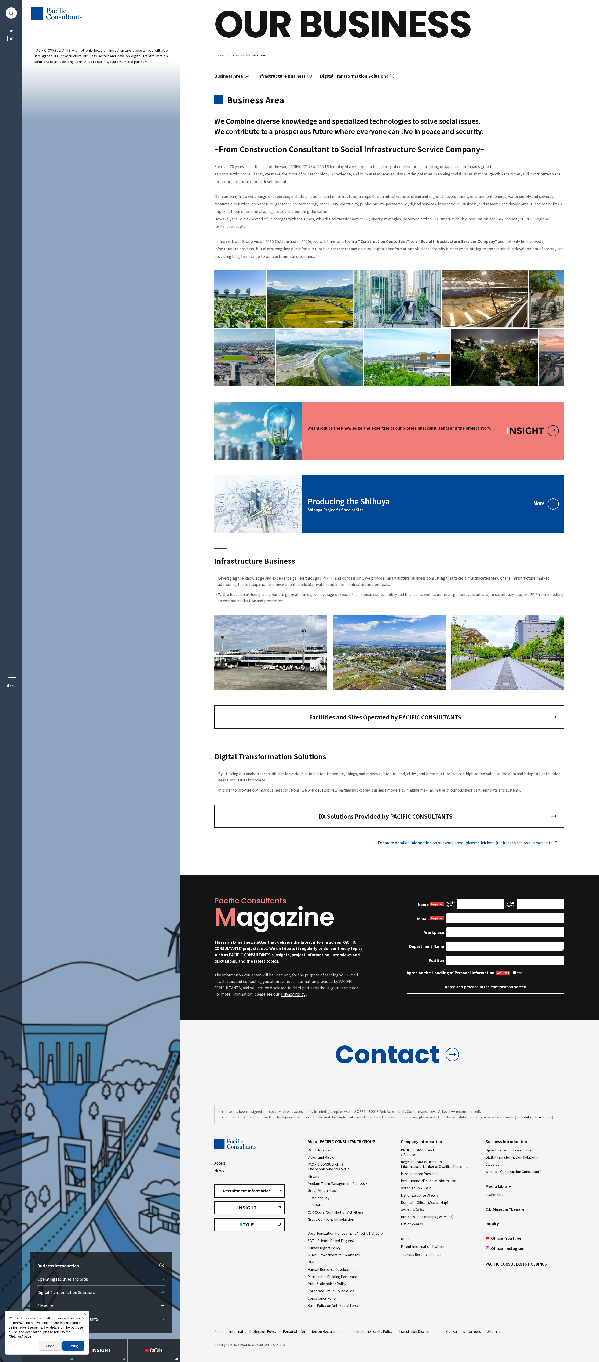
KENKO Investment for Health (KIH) (335, 1254)
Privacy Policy (293, 994)
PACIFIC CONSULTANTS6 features (418, 1152)
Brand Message (320, 1150)
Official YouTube (506, 1238)
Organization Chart (416, 1188)
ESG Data (315, 1205)
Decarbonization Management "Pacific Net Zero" (346, 1233)
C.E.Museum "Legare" (506, 1209)
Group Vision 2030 (322, 1190)
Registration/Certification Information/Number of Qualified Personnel (435, 1164)
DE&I (311, 1262)
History (313, 1176)
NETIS (405, 1238)
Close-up (45, 1305)
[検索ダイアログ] (11, 13)
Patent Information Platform (423, 1246)
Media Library (498, 1186)
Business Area (228, 76)
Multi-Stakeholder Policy (327, 1283)
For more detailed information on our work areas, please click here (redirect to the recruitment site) (466, 842)
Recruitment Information (247, 1191)
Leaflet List (494, 1194)
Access (220, 1163)
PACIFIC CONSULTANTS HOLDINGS (516, 1264)
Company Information (421, 1141)
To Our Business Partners (461, 1331)
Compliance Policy (322, 1298)
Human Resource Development (332, 1269)
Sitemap (494, 1331)
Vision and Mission (322, 1157)
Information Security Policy (370, 1331)
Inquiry (492, 1223)
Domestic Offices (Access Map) (424, 1202)
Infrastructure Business (281, 76)
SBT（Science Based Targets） (332, 1240)
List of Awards (412, 1224)
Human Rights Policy (324, 1247)
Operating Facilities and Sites (63, 1279)
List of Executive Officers (420, 1195)
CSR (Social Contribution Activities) (335, 1212)
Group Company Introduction (331, 1219)
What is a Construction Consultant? (67, 1319)
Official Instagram (508, 1248)
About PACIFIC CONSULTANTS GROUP (341, 1141)
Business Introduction (58, 1265)
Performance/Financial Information (429, 1180)
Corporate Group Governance (331, 1291)
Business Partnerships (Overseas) (427, 1216)
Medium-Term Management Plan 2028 (338, 1183)
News (219, 1170)
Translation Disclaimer (534, 1117)
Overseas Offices (413, 1209)
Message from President (420, 1173)
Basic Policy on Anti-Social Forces (334, 1305)
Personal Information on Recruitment (313, 1331)
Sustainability (318, 1197)
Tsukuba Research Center (421, 1254)
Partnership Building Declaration (333, 1276)
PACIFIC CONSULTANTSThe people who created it (328, 1166)
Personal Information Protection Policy (245, 1331)
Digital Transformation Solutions (66, 1292)
